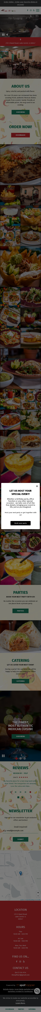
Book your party (20, 523)
